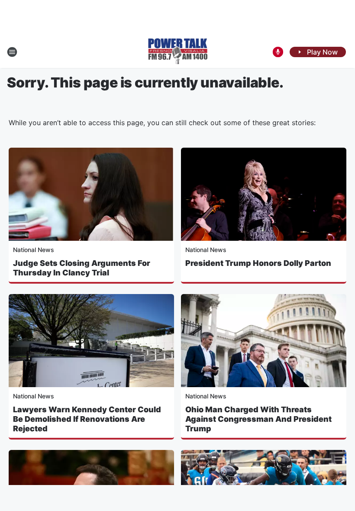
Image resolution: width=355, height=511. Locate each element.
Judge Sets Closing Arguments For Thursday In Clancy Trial (81, 268)
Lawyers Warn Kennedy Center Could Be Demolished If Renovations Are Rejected (87, 419)
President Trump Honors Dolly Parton (258, 263)
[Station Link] (177, 52)
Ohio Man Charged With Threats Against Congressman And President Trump (258, 419)
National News (33, 249)
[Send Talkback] (278, 52)
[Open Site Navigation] (12, 52)
